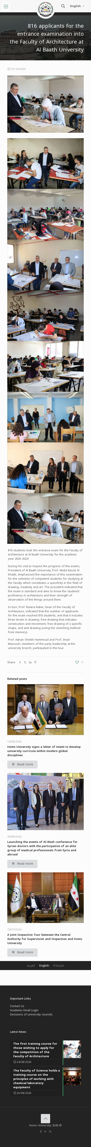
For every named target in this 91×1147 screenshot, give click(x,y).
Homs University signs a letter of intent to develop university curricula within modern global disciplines (44, 751)
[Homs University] (45, 5)
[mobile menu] (6, 6)
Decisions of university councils (31, 1014)
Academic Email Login (24, 1010)
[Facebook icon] (41, 1132)
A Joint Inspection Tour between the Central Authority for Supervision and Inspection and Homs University (44, 939)
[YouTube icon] (45, 1132)
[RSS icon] (50, 1132)
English (75, 6)
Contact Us (17, 1006)
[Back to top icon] (45, 1118)
